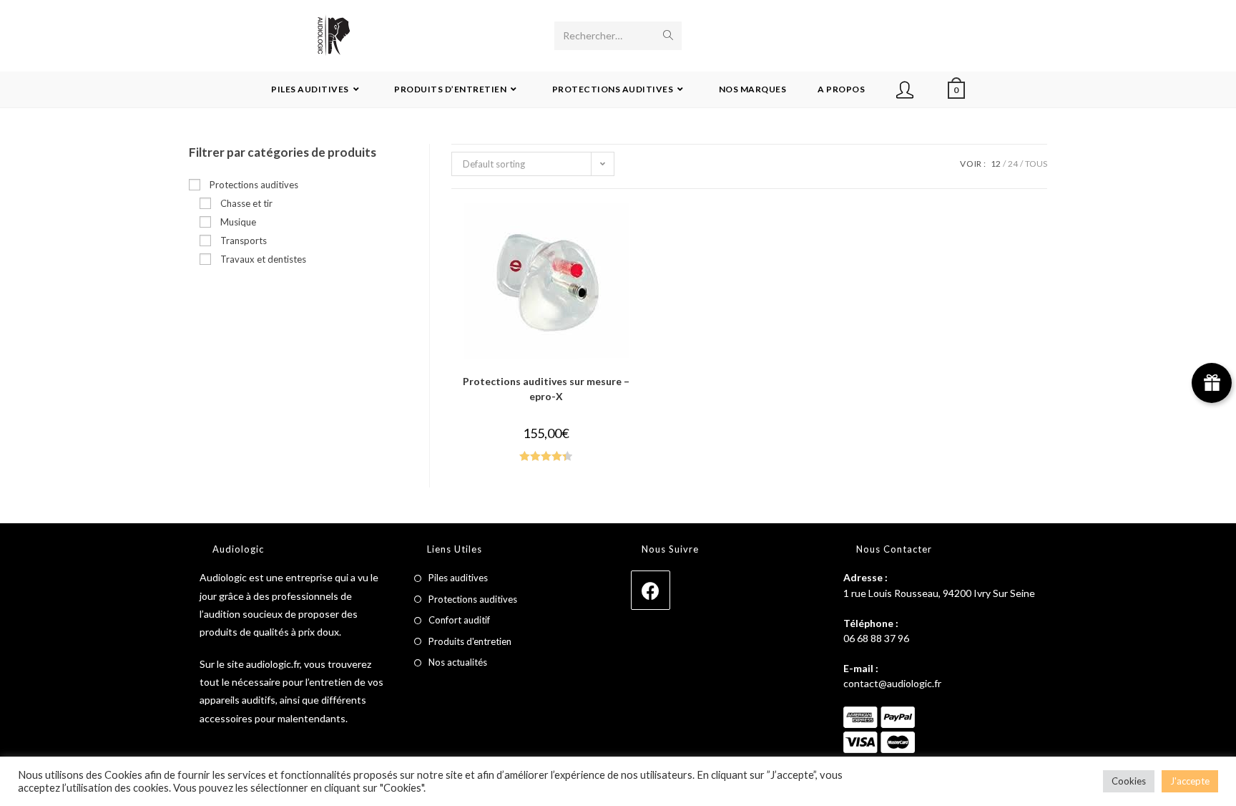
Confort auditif (459, 620)
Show (1212, 383)
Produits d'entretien (469, 641)
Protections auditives (472, 599)
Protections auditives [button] (254, 184)
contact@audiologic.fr (892, 683)
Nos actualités (457, 662)
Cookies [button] (1129, 781)
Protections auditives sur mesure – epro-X (546, 388)
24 (1013, 163)
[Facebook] (650, 590)
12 (996, 163)
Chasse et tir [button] (246, 203)
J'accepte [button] (1190, 781)
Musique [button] (238, 222)
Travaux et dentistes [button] (263, 259)
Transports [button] (243, 240)
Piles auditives (458, 577)
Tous (1036, 163)
